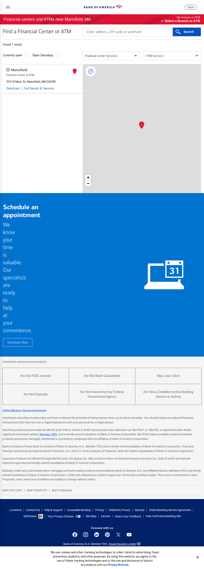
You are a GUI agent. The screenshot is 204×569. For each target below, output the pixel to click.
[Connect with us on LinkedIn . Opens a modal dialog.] (96, 534)
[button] (8, 7)
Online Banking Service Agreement (24, 410)
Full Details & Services (39, 88)
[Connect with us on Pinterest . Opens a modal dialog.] (107, 534)
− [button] (88, 183)
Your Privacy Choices (61, 516)
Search (189, 32)
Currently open (12, 55)
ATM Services (155, 56)
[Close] (197, 557)
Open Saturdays (42, 55)
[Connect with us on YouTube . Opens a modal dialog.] (129, 534)
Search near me (91, 71)
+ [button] (88, 177)
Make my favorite (8, 70)
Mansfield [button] (19, 70)
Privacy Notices (118, 564)
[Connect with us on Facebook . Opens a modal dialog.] (75, 534)
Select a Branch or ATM (182, 21)
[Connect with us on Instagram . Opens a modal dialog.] (85, 534)
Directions (13, 88)
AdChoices (29, 516)
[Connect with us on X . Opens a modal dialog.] (118, 534)
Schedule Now (17, 342)
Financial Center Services (101, 56)
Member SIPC (48, 434)
